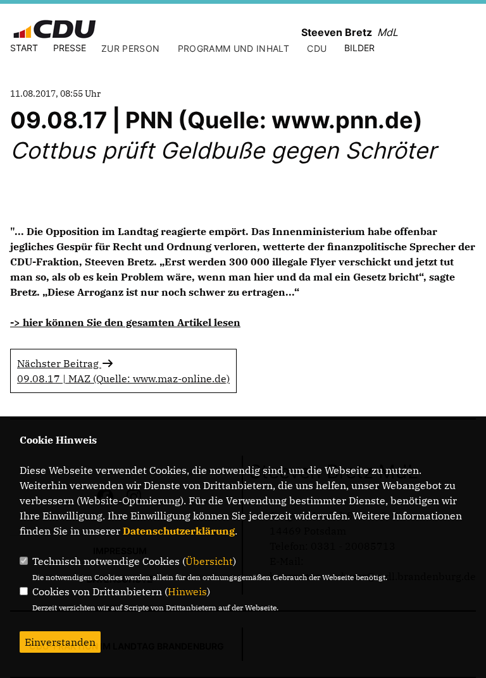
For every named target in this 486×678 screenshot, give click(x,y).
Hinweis (187, 591)
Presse (69, 47)
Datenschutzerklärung (179, 530)
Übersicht (209, 561)
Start (24, 47)
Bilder (359, 47)
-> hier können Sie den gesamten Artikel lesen (125, 322)
